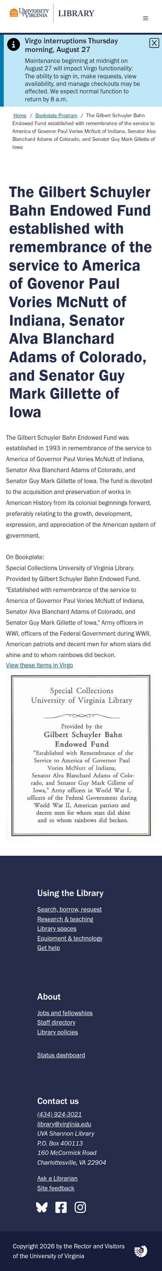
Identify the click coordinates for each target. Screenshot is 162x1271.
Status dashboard (61, 1055)
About (49, 996)
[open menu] (147, 18)
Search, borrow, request (69, 909)
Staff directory (56, 1022)
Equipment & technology (69, 938)
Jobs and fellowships (65, 1013)
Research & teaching (65, 919)
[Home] (49, 13)
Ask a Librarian (57, 1178)
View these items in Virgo (39, 665)
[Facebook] (63, 1205)
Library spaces (56, 928)
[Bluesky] (43, 1205)
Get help (48, 947)
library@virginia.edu (64, 1124)
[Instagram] (82, 1205)
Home (20, 115)
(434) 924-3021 (59, 1114)
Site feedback (56, 1188)
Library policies (57, 1032)
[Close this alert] (154, 43)
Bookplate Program (56, 115)
